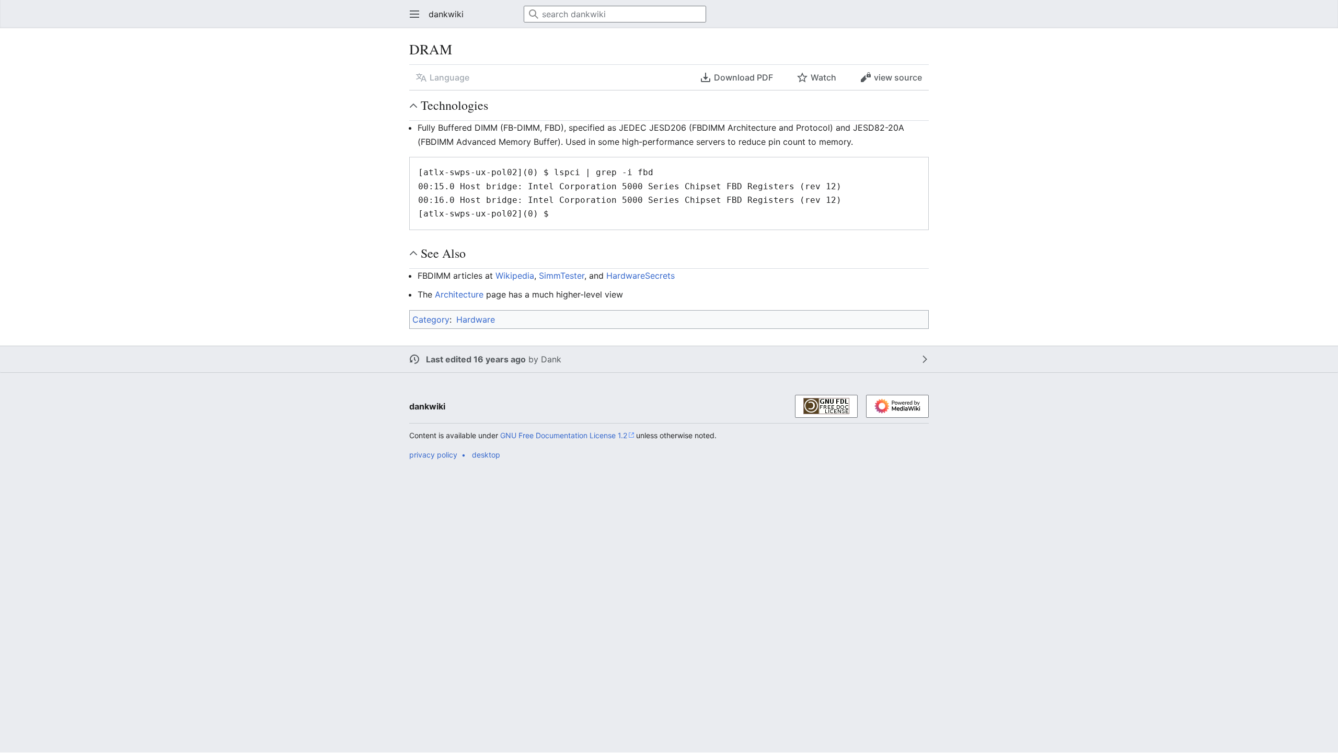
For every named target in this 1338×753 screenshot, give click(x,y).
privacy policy (433, 454)
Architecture (459, 294)
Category (430, 319)
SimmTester (561, 275)
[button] (411, 14)
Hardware (475, 319)
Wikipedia (514, 275)
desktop (486, 454)
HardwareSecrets (640, 275)
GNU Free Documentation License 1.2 (563, 435)
